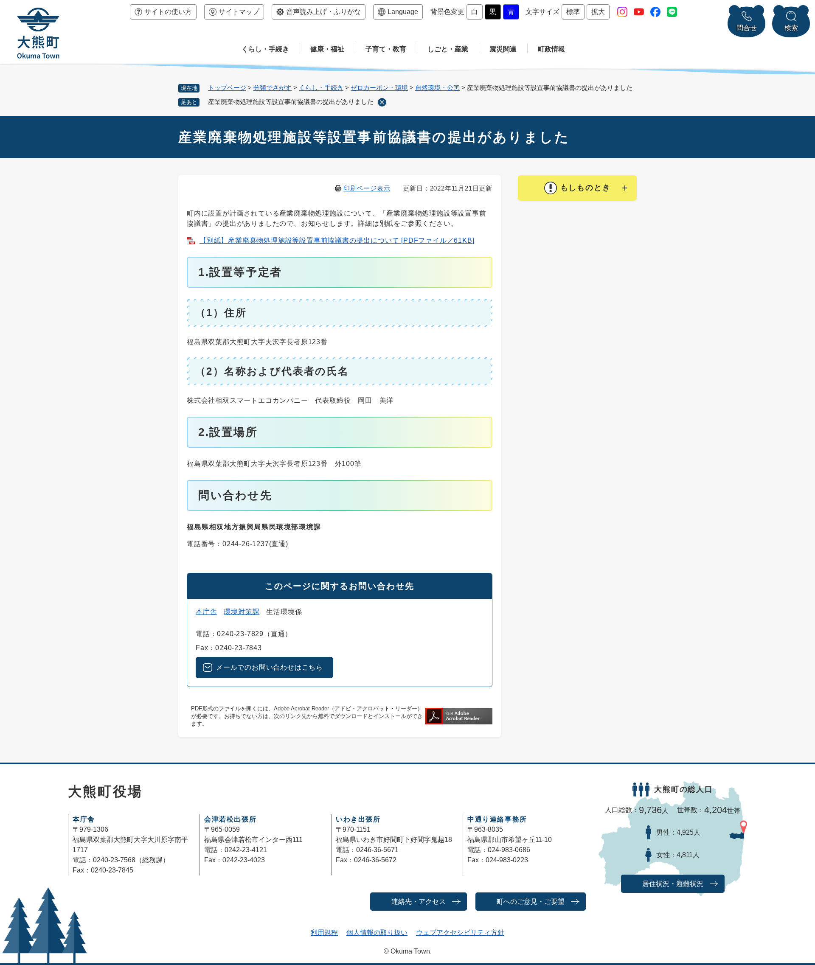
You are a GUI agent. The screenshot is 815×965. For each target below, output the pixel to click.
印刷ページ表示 (367, 188)
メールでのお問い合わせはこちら (269, 667)
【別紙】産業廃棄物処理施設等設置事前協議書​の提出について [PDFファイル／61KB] (337, 240)
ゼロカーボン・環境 (379, 87)
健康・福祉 (327, 49)
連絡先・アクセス (418, 901)
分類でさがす (272, 87)
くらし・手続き (265, 49)
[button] (577, 188)
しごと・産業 (447, 49)
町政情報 (551, 49)
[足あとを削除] (382, 102)
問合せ (746, 27)
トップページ (227, 87)
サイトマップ (239, 11)
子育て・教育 (385, 49)
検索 (791, 27)
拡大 (598, 11)
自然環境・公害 (437, 87)
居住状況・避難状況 (672, 883)
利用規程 (324, 932)
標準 (573, 11)
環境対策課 (241, 611)
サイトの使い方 (168, 11)
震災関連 (503, 49)
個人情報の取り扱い (377, 932)
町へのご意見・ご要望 (531, 901)
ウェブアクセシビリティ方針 (460, 932)
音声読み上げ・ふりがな (323, 11)
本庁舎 (206, 611)
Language (403, 11)
